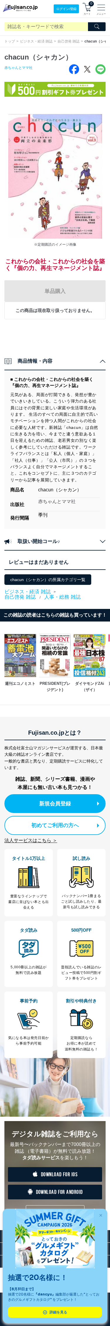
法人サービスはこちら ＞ (30, 840)
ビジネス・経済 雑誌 (36, 41)
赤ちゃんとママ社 (18, 68)
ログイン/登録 (66, 9)
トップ (9, 41)
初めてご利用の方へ (55, 825)
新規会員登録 (55, 804)
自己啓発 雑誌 (68, 41)
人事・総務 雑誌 (62, 597)
